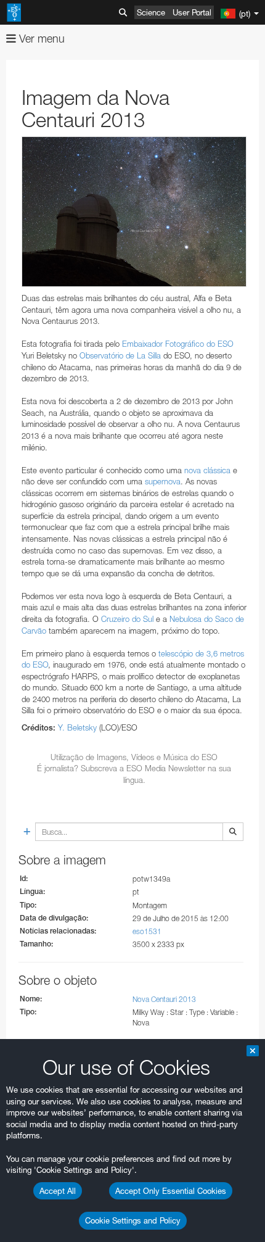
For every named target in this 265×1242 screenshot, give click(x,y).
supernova (163, 481)
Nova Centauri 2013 (164, 999)
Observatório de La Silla (120, 355)
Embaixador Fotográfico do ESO (178, 344)
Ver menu (40, 38)
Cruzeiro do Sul (127, 619)
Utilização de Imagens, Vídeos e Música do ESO (134, 757)
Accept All (57, 1191)
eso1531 (146, 931)
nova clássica (207, 470)
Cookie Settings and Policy (133, 1220)
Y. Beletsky (77, 727)
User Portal (192, 12)
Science (151, 12)
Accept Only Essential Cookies (170, 1191)
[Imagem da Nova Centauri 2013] (134, 211)
